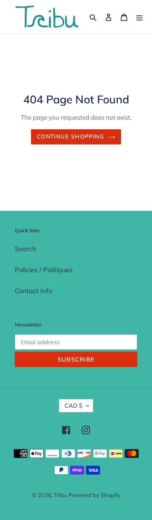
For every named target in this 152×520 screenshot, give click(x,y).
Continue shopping (70, 136)
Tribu (60, 495)
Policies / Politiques (44, 270)
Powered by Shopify (94, 495)
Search (26, 248)
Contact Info (33, 291)
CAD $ (74, 405)
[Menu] (139, 16)
